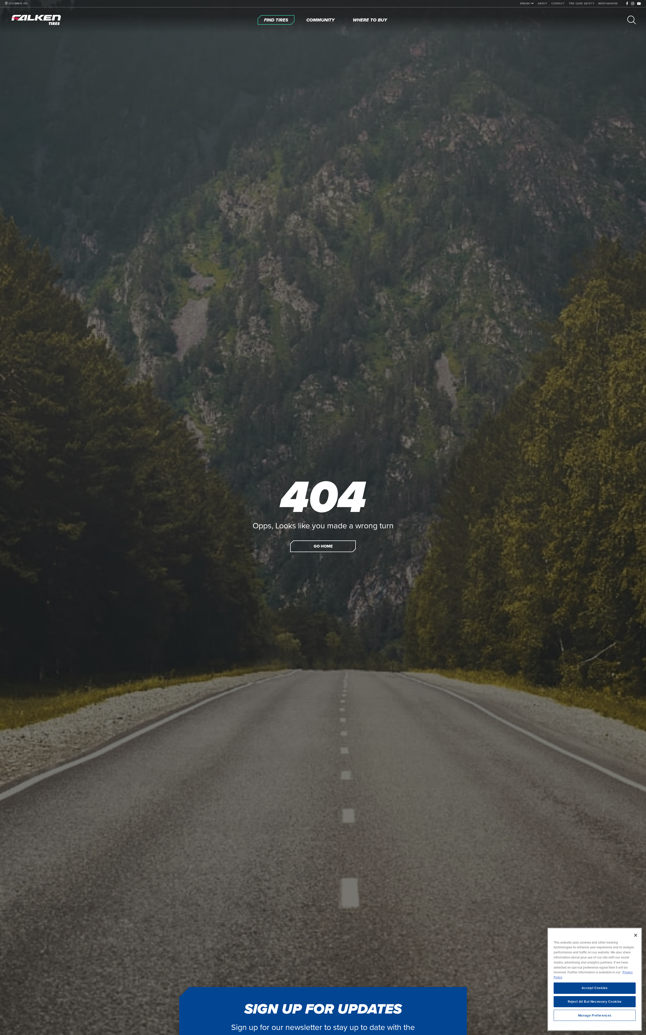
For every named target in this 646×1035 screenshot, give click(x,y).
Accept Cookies (594, 988)
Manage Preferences (594, 1015)
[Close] (635, 935)
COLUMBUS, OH (18, 3)
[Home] (36, 20)
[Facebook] (627, 4)
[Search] (631, 20)
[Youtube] (639, 4)
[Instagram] (632, 4)
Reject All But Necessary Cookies (595, 1002)
